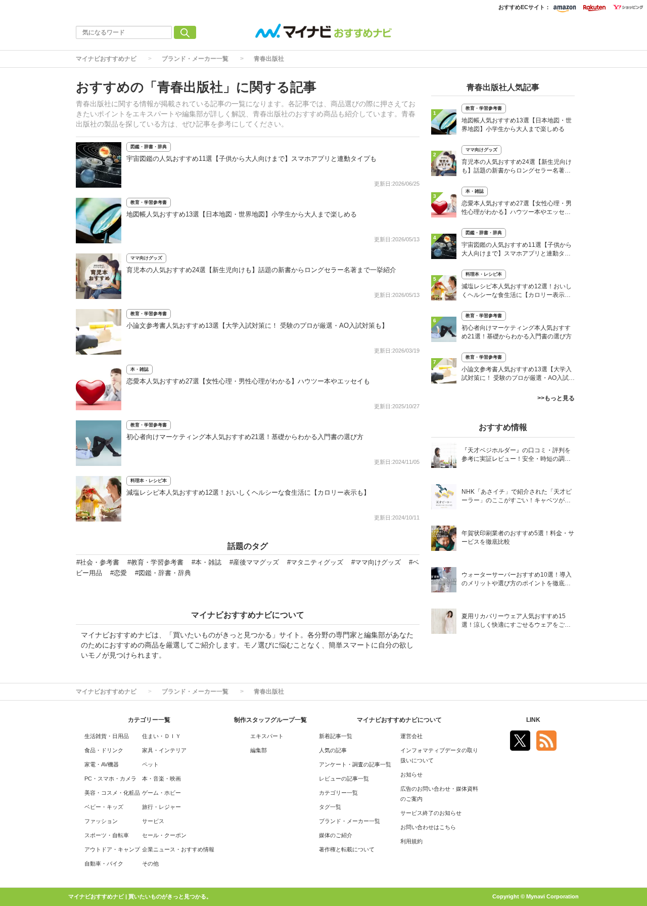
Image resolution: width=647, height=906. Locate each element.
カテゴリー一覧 (338, 793)
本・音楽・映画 (161, 778)
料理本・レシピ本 (148, 480)
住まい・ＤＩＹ (161, 736)
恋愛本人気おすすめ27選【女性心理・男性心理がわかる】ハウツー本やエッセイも (248, 381)
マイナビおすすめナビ (106, 58)
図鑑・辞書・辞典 (148, 146)
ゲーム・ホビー (161, 793)
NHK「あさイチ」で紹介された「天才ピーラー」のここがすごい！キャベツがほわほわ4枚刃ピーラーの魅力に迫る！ (516, 497)
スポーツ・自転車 (106, 835)
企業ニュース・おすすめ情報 (178, 849)
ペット (150, 764)
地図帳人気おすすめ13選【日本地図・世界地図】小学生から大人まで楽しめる (241, 214)
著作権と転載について (347, 849)
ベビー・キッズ (103, 807)
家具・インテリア (164, 750)
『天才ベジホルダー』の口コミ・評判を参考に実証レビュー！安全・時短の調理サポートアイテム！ (516, 455)
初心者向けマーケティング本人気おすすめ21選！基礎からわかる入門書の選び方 (244, 437)
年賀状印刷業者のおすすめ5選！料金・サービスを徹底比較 (517, 537)
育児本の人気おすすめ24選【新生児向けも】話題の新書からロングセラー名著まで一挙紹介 (261, 270)
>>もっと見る (556, 398)
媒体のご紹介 (335, 835)
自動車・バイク (103, 863)
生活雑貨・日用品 (106, 736)
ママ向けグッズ (146, 258)
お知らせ (411, 774)
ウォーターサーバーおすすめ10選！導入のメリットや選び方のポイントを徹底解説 (516, 580)
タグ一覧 (330, 807)
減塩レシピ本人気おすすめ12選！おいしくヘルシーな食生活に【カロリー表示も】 (248, 492)
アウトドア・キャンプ (112, 849)
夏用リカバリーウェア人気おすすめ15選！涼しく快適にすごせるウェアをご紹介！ (516, 621)
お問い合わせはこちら (428, 827)
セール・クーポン (164, 835)
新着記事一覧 (335, 736)
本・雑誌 (139, 369)
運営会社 (411, 736)
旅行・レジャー (161, 807)
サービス (153, 821)
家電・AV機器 (101, 764)
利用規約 (411, 841)
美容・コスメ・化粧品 (112, 793)
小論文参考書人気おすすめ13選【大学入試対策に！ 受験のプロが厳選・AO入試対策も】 (257, 325)
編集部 (258, 750)
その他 (150, 863)
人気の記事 (333, 750)
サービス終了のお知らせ (430, 813)
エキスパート (267, 736)
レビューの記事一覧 (344, 778)
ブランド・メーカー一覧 (195, 58)
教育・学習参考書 (148, 202)
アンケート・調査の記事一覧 (355, 764)
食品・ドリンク (103, 750)
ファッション (101, 821)
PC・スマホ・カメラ (110, 778)
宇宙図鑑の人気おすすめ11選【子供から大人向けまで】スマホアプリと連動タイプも (251, 158)
